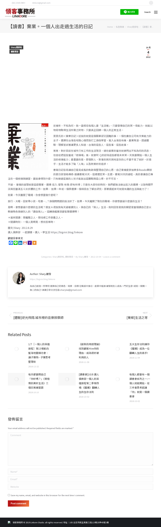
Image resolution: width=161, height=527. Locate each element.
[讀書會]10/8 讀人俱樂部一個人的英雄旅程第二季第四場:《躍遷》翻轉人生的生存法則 (89, 383)
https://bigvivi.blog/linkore (42, 279)
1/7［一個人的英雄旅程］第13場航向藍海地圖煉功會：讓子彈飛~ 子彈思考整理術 (39, 353)
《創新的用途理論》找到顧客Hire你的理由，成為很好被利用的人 (89, 350)
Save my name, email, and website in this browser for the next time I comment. (48, 495)
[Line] (16, 243)
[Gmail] (25, 243)
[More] (34, 243)
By (82, 256)
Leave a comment (111, 256)
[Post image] (16, 349)
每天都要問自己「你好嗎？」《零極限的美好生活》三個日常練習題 (39, 380)
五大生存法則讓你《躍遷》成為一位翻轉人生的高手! (139, 348)
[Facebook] (11, 243)
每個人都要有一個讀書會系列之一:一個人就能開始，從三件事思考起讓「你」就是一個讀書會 (139, 385)
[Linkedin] (20, 243)
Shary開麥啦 (16, 47)
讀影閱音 (14, 52)
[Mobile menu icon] (156, 12)
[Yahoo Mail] (30, 243)
